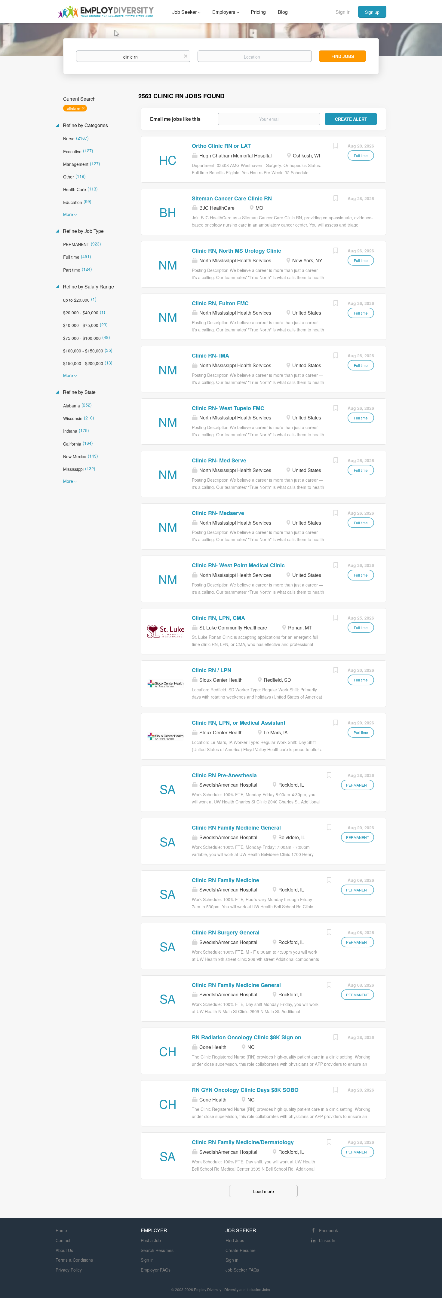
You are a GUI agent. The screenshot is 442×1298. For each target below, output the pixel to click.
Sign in (343, 11)
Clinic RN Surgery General (225, 932)
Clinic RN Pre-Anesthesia (224, 775)
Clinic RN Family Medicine (225, 880)
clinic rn (73, 108)
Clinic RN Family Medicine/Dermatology (243, 1142)
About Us (64, 1250)
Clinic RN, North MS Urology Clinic (236, 250)
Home (61, 1230)
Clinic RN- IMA (210, 355)
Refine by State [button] (79, 392)
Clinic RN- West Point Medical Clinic (238, 565)
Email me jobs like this (175, 119)
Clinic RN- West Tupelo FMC (228, 408)
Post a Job (151, 1240)
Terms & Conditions (74, 1260)
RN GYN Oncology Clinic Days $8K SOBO (245, 1090)
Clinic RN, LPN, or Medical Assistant (238, 723)
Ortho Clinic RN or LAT (221, 146)
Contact (63, 1240)
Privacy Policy (69, 1270)
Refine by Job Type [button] (83, 231)
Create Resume (241, 1250)
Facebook (328, 1230)
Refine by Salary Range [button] (88, 286)
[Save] (336, 146)
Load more (263, 1191)
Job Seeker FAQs (242, 1270)
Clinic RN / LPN (211, 670)
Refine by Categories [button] (85, 125)
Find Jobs (342, 56)
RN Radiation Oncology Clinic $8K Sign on (246, 1037)
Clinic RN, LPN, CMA (218, 618)
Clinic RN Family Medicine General (236, 827)
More (68, 214)
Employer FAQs (155, 1270)
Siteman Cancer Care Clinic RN (232, 198)
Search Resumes (157, 1250)
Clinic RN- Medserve (218, 513)
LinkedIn (327, 1240)
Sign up (372, 12)
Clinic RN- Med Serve (219, 460)
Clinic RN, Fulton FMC (220, 303)
